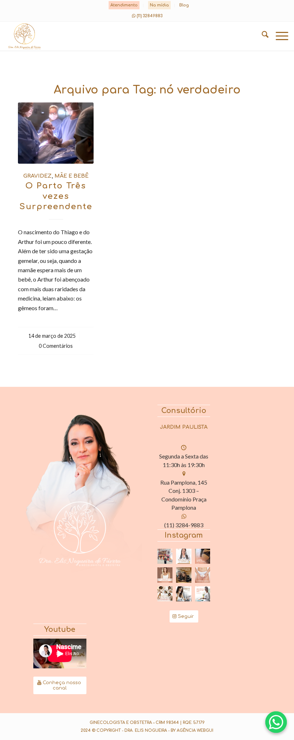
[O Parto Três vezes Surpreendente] (56, 133)
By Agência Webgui (192, 730)
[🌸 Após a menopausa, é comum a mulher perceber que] (202, 594)
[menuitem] (124, 5)
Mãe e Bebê (71, 176)
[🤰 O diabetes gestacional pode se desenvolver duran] (202, 556)
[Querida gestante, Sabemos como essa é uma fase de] (165, 594)
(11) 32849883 (149, 16)
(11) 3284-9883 (183, 525)
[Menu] (278, 36)
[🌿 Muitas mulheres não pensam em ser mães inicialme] (183, 594)
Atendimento (124, 5)
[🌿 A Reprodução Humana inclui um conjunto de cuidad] (183, 575)
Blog (184, 5)
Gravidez (37, 176)
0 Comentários (56, 346)
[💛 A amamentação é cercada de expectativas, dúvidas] (183, 556)
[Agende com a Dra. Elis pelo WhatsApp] (276, 722)
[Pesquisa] (262, 36)
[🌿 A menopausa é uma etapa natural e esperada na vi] (165, 575)
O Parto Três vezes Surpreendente (56, 196)
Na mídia (159, 5)
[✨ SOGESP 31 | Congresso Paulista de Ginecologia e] (165, 556)
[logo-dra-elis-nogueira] (119, 36)
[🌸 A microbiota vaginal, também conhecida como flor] (202, 575)
